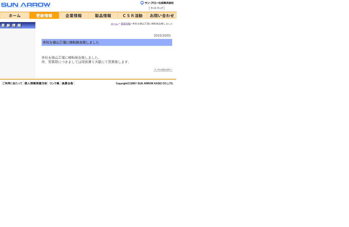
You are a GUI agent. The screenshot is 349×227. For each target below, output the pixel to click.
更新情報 (125, 23)
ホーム (114, 23)
